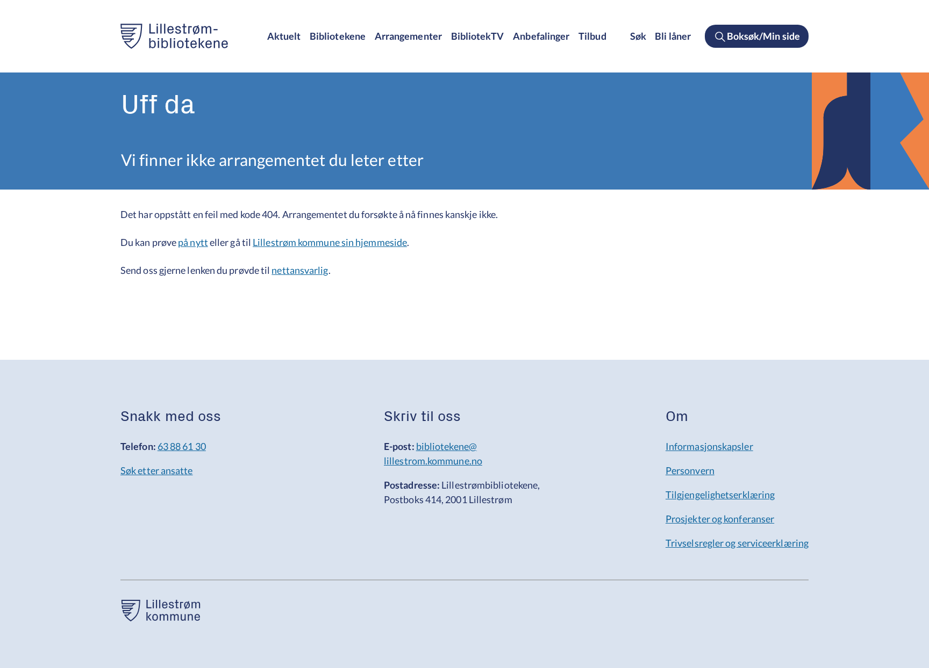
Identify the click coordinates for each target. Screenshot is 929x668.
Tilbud (592, 36)
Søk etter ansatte (156, 470)
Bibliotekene (338, 36)
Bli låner (673, 36)
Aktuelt (284, 36)
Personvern (690, 470)
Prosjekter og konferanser (720, 519)
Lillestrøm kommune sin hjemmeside (330, 242)
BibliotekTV (477, 36)
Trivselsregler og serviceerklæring (737, 543)
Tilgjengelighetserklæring (720, 494)
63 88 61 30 (182, 446)
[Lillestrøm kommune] (160, 617)
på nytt (193, 242)
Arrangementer (408, 36)
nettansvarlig (299, 270)
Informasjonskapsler (709, 446)
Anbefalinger (541, 36)
